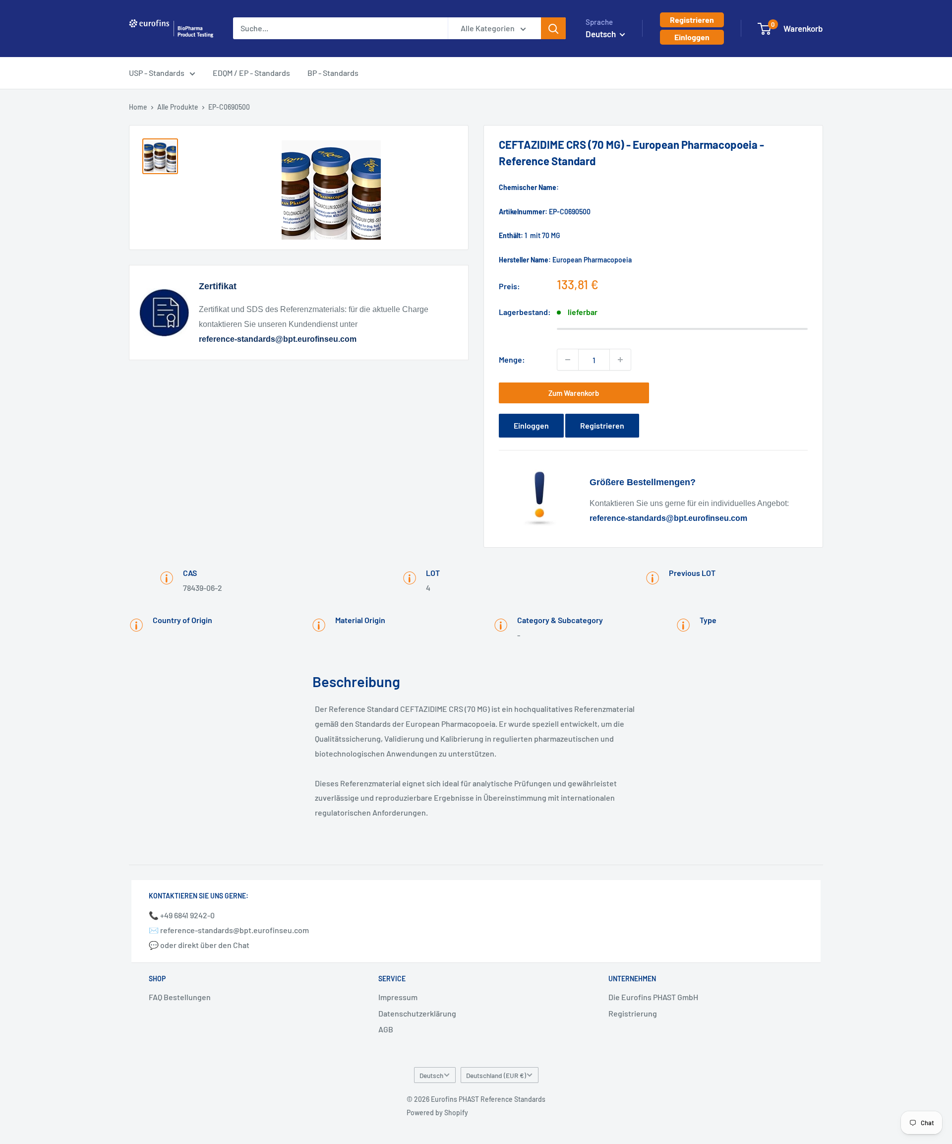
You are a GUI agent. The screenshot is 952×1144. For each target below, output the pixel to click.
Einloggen (692, 37)
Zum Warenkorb (573, 392)
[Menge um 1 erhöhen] (620, 359)
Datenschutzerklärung (417, 1013)
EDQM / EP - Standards (251, 72)
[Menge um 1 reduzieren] (567, 359)
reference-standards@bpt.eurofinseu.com (278, 339)
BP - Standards (332, 72)
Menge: (512, 359)
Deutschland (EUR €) (496, 1075)
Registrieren (692, 19)
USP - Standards (156, 72)
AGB (385, 1029)
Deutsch (431, 1075)
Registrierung (632, 1013)
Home (138, 107)
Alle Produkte (177, 107)
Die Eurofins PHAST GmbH (653, 997)
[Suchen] (553, 28)
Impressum (397, 997)
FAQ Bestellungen (180, 997)
